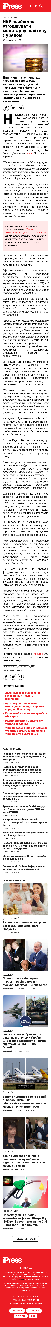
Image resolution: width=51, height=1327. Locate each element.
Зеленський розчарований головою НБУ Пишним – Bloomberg (22, 695)
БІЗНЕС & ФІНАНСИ (11, 17)
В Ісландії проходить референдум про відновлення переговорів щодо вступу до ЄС (25, 796)
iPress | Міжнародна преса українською (25, 231)
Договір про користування (25, 1303)
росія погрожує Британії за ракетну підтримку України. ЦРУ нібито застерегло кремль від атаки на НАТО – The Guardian (25, 1041)
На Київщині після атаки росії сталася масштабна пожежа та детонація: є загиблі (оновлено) (22, 770)
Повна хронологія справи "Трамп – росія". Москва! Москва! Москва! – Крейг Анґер (25, 982)
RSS (33, 1316)
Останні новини (12, 749)
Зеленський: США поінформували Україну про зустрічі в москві (24, 867)
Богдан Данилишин (12, 670)
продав (38, 653)
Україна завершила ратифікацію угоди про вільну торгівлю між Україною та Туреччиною (26, 731)
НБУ (32, 667)
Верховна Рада (10, 667)
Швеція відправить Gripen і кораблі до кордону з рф (24, 857)
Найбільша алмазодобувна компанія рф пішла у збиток (25, 834)
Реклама (32, 1296)
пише (30, 153)
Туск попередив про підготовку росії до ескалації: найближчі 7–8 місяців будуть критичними (23, 783)
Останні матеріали (14, 880)
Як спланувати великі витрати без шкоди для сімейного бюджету (24, 926)
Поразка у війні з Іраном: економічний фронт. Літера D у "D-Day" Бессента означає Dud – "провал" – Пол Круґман (25, 1220)
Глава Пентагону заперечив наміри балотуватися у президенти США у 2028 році (24, 756)
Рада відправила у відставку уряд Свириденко (24, 722)
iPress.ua (20, 1279)
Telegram (33, 1310)
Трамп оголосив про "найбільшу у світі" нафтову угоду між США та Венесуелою (24, 809)
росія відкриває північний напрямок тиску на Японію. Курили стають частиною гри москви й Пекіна (24, 1160)
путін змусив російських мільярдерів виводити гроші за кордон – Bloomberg (25, 706)
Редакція (18, 1296)
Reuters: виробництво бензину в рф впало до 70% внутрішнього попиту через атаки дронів (25, 845)
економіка (23, 667)
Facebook (17, 1310)
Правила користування (25, 1300)
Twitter (21, 1316)
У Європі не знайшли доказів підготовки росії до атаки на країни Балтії (25, 822)
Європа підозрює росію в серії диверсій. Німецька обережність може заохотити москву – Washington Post (24, 1101)
